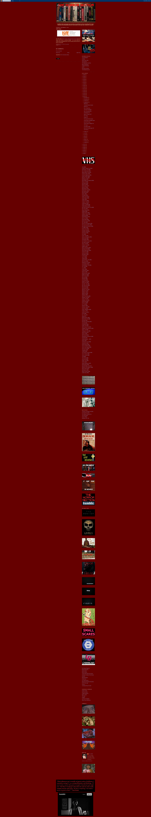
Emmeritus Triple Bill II (86, 231)
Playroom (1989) (85, 305)
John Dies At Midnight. (88, 109)
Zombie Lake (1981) (85, 372)
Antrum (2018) (84, 416)
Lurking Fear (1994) (85, 270)
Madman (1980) (84, 271)
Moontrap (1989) (85, 278)
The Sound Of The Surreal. (88, 118)
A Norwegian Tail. (87, 112)
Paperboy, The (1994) (85, 300)
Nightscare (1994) (85, 293)
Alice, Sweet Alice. (87, 108)
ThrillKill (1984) (84, 351)
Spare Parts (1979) (85, 332)
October (85, 100)
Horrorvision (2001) (85, 253)
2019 (84, 85)
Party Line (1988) (85, 302)
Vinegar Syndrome (85, 693)
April (85, 137)
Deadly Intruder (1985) (86, 212)
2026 (84, 74)
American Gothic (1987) (86, 173)
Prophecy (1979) (85, 310)
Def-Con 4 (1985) (85, 218)
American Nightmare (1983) (86, 175)
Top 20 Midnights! (85, 57)
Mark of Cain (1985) (85, 275)
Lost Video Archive (85, 680)
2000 (84, 153)
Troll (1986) (84, 356)
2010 (84, 145)
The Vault (83, 696)
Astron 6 (83, 684)
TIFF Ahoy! (86, 125)
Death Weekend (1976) (86, 216)
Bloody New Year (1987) (86, 189)
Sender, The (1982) (85, 325)
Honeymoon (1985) (85, 251)
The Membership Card (86, 69)
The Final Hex (84, 61)
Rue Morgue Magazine (86, 668)
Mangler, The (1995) (85, 274)
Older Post (78, 52)
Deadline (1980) (84, 211)
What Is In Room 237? (88, 114)
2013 (84, 94)
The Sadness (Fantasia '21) (86, 414)
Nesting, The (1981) (85, 282)
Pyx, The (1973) (84, 314)
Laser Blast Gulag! (87, 126)
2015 (84, 91)
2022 (84, 80)
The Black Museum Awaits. (88, 105)
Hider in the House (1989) (86, 247)
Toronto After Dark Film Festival (87, 673)
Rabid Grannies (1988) (86, 317)
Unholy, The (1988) (85, 360)
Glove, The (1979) (85, 243)
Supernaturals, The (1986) (86, 341)
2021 (84, 82)
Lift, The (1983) (84, 266)
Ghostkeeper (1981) (85, 239)
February (85, 140)
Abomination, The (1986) (86, 169)
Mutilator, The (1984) (85, 281)
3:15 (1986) (84, 167)
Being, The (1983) (85, 181)
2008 (84, 148)
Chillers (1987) (84, 199)
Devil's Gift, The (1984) (86, 220)
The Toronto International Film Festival (70, 38)
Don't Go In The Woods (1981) (87, 223)
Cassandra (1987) (85, 195)
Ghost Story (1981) (85, 238)
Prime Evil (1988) (85, 308)
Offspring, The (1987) (85, 297)
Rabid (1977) (84, 316)
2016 (84, 90)
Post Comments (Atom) (65, 54)
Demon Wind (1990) (85, 219)
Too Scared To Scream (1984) (87, 352)
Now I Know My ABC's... (88, 111)
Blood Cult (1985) (85, 184)
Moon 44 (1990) (84, 277)
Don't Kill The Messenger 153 (89, 128)
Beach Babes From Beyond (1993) (88, 180)
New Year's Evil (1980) (86, 285)
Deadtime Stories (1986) (86, 214)
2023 (84, 79)
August (85, 131)
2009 (84, 147)
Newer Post (58, 52)
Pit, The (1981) (84, 304)
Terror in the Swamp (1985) (86, 347)
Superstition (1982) (85, 343)
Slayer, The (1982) (85, 329)
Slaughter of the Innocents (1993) (87, 328)
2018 (84, 87)
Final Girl (83, 676)
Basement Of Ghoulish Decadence (88, 681)
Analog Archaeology (85, 65)
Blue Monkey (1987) (85, 191)
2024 (84, 77)
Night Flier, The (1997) (86, 289)
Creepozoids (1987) (85, 203)
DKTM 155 (86, 103)
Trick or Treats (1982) (85, 353)
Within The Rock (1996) (86, 371)
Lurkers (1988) (84, 269)
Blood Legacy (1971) (85, 185)
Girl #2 (83, 67)
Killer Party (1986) (85, 261)
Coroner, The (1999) (85, 200)
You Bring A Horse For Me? (86, 685)
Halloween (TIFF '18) (85, 418)
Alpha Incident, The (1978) (86, 172)
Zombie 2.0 (86, 117)
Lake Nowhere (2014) (85, 263)
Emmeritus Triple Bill (85, 230)
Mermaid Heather (85, 677)
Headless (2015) (85, 246)
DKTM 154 (86, 106)
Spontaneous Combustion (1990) (87, 336)
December (86, 97)
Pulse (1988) (84, 313)
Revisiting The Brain (85, 68)
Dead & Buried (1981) (85, 210)
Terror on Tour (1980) (85, 348)
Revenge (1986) (84, 320)
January (85, 142)
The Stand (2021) (85, 415)
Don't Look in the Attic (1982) (87, 224)
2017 (84, 88)
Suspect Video (84, 690)
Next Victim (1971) (85, 286)
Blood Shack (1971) (85, 188)
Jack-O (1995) (84, 257)
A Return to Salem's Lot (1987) (87, 168)
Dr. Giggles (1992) (85, 227)
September (86, 102)
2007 (84, 150)
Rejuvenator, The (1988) (86, 318)
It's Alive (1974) (84, 255)
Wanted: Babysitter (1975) (86, 363)
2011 (84, 144)
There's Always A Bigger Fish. (89, 123)
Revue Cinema (84, 672)
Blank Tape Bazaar (85, 64)
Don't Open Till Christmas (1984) (87, 226)
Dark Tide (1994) (85, 208)
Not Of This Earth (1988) (86, 296)
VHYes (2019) (84, 361)
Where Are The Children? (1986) (87, 367)
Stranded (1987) (84, 337)
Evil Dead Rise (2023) (85, 412)
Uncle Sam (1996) (85, 359)
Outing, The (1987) (85, 298)
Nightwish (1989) (85, 294)
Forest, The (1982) (85, 235)
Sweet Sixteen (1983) (85, 344)
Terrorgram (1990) (85, 349)
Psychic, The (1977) (85, 312)
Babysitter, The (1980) (86, 177)
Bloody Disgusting (85, 669)
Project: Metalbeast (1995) (86, 309)
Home (68, 52)
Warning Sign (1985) (85, 364)
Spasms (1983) (84, 333)
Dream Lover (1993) (85, 228)
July (85, 133)
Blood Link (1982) (85, 187)
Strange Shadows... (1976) (86, 339)
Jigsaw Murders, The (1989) (86, 259)
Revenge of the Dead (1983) (87, 321)
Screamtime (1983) (85, 324)
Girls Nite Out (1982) (85, 242)
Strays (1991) (84, 340)
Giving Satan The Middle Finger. (89, 120)
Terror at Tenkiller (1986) (86, 345)
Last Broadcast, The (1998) (86, 265)
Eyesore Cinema (85, 692)
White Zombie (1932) (85, 368)
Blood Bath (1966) (85, 183)
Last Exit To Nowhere (85, 698)
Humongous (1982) (85, 254)
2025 (84, 76)
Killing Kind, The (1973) (86, 262)
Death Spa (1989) (85, 215)
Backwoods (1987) (85, 179)
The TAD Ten (86, 129)
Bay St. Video (84, 694)
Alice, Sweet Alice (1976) (86, 171)
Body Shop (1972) (85, 192)
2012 (84, 96)
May (85, 136)
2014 (84, 93)
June (85, 134)
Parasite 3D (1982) (85, 301)
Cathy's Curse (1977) (85, 196)
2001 (84, 151)
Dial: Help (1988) (85, 222)
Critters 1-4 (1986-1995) (86, 204)
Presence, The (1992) (85, 306)
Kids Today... (86, 115)
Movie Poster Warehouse (86, 700)
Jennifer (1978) (84, 258)
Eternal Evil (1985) (85, 232)
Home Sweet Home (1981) (86, 250)
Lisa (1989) (84, 267)
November (86, 99)
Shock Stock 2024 (85, 60)
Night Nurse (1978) (85, 290)
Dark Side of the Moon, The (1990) (88, 207)
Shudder (83, 697)
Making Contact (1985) (86, 273)
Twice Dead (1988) (85, 357)
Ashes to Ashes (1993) (86, 176)
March (85, 139)
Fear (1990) (84, 234)
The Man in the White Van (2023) (87, 411)
